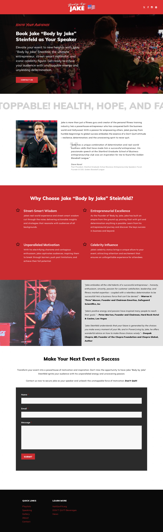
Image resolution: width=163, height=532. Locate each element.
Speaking (27, 510)
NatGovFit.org (60, 506)
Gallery (26, 514)
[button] (27, 80)
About (25, 517)
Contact (26, 521)
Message (26, 422)
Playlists (26, 506)
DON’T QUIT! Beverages (65, 510)
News (55, 514)
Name (25, 394)
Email (24, 408)
